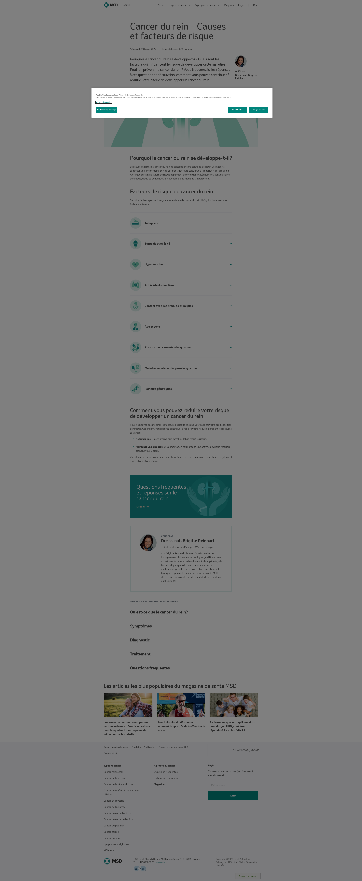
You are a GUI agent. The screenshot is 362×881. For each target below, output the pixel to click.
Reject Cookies (237, 110)
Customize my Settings (106, 110)
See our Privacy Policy (103, 102)
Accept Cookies (259, 110)
